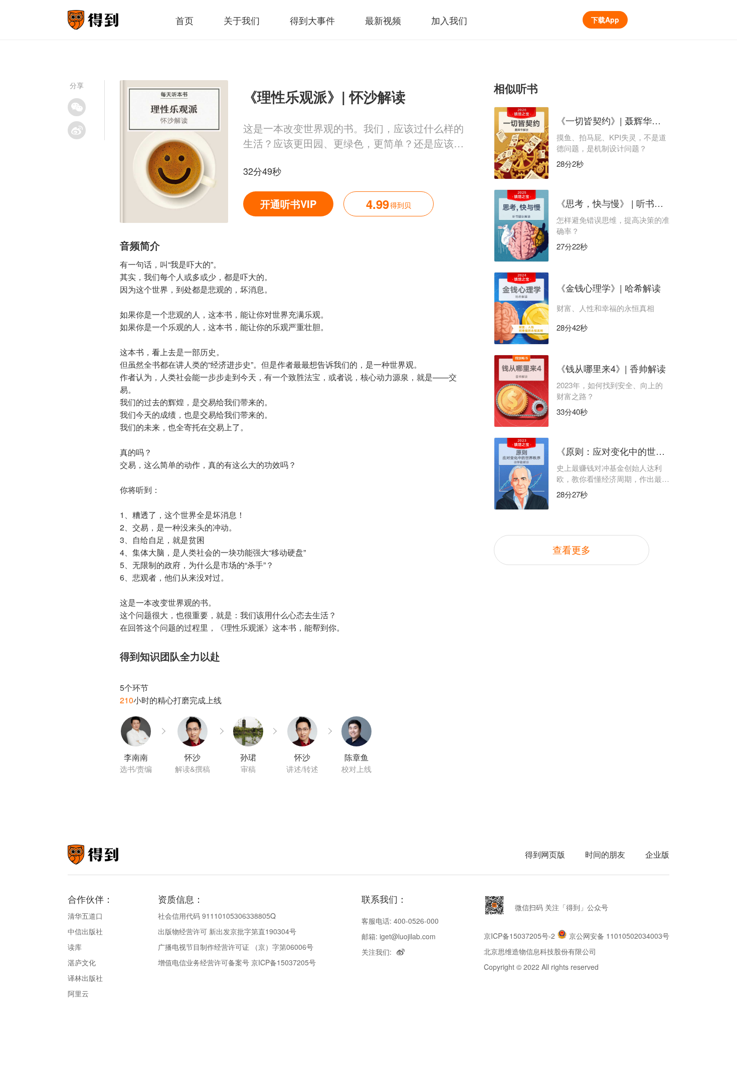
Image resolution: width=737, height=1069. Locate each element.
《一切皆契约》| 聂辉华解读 (613, 120)
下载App (605, 20)
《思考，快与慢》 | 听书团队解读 (623, 202)
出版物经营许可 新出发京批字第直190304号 (227, 931)
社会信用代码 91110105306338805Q (217, 916)
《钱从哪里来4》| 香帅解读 (611, 368)
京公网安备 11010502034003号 (619, 936)
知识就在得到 (106, 855)
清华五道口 (85, 916)
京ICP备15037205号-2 (519, 936)
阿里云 (78, 993)
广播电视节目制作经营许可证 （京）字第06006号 (235, 947)
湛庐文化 (82, 962)
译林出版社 (85, 978)
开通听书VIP (288, 203)
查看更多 (571, 549)
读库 (75, 947)
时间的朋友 (605, 854)
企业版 (657, 854)
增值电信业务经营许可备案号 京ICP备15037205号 (237, 962)
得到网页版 (545, 854)
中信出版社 (85, 931)
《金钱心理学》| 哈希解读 (609, 287)
